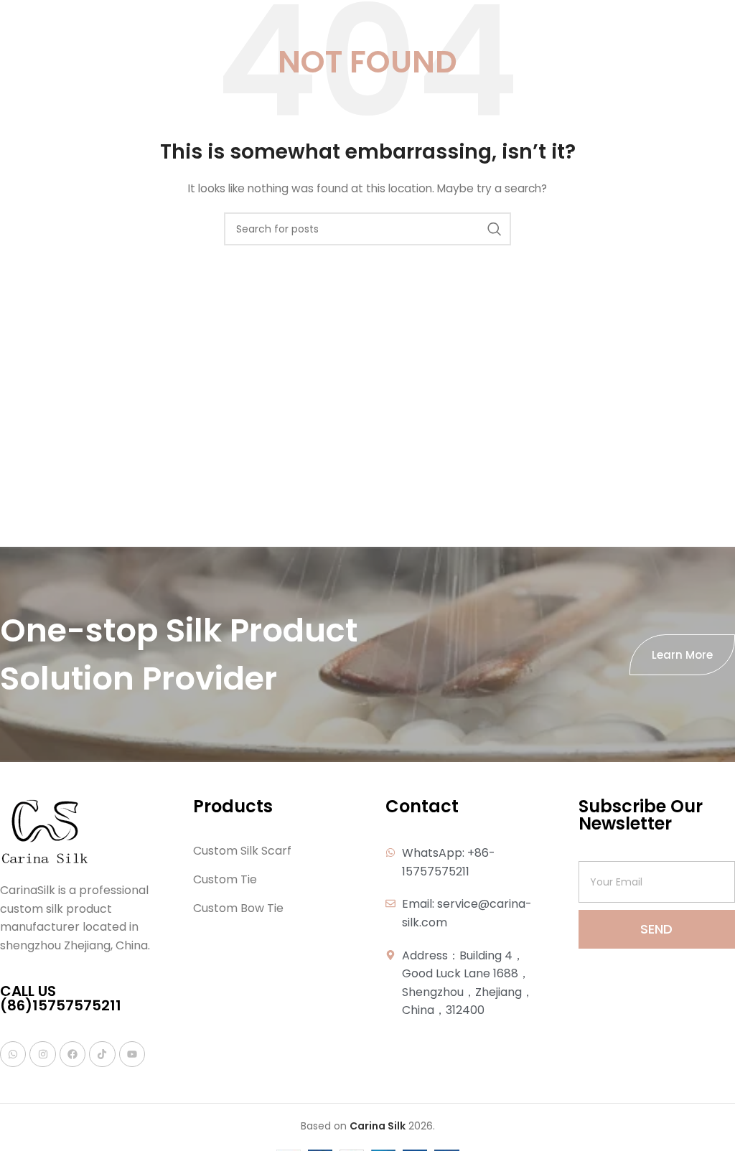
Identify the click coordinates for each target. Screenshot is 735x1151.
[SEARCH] (494, 228)
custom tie (225, 880)
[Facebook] (72, 1054)
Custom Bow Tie (238, 908)
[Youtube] (132, 1054)
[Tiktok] (102, 1054)
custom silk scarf (242, 851)
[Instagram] (42, 1054)
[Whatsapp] (13, 1054)
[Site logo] (31, 21)
